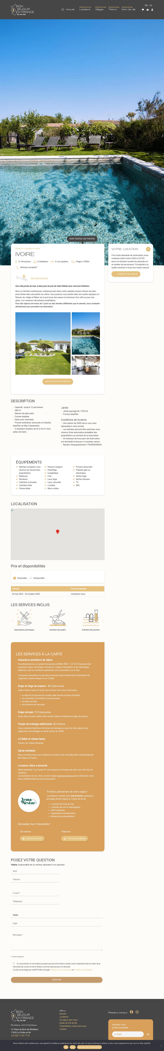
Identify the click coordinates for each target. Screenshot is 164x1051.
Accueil (69, 9)
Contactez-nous (128, 274)
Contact (63, 1029)
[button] (13, 621)
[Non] (161, 1045)
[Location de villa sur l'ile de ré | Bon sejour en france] (22, 9)
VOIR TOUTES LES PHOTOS (82, 239)
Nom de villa (128, 9)
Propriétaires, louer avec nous (73, 1026)
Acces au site (34, 838)
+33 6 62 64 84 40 (76, 838)
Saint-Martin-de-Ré (39, 278)
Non (72, 1047)
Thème (113, 9)
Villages (99, 9)
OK (66, 1047)
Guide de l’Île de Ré (68, 1023)
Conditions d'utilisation (83, 970)
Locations (84, 9)
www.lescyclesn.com (66, 776)
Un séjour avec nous (69, 1020)
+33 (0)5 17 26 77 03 (20, 1035)
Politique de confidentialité (60, 970)
